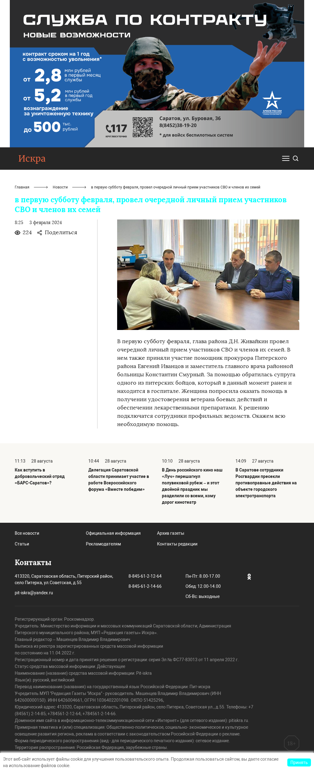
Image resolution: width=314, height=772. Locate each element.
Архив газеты (170, 533)
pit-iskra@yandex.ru (34, 592)
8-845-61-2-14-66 (145, 586)
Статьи (22, 543)
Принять (299, 762)
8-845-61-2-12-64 (145, 576)
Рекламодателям (103, 543)
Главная (22, 187)
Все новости (27, 533)
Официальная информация (113, 533)
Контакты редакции (177, 543)
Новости (60, 187)
